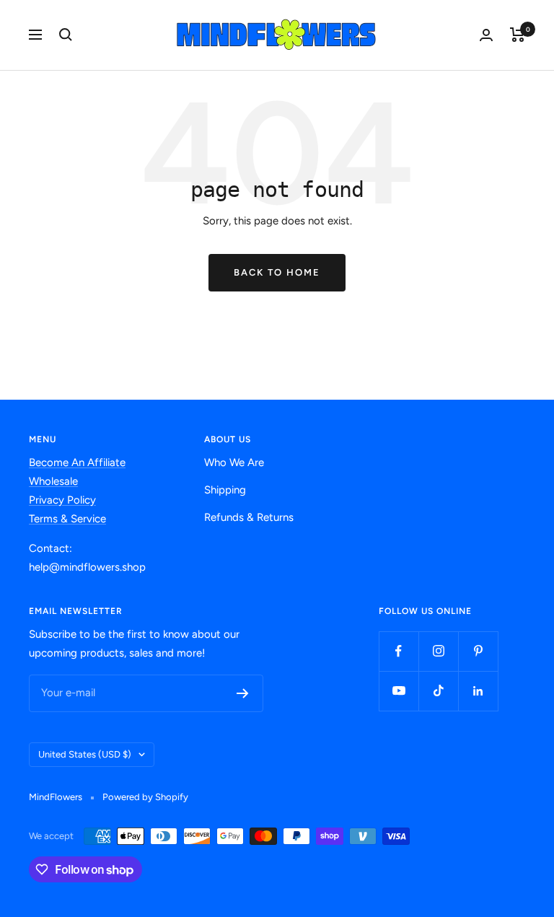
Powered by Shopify (145, 796)
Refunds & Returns (249, 517)
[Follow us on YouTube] (398, 691)
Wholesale (53, 481)
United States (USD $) (84, 754)
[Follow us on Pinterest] (478, 651)
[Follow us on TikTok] (438, 691)
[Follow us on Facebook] (398, 651)
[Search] (65, 34)
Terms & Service (67, 518)
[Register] (243, 693)
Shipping (225, 489)
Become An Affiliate (77, 462)
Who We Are (234, 462)
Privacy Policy (62, 499)
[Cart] (517, 34)
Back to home (277, 272)
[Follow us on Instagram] (438, 651)
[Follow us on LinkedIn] (478, 691)
